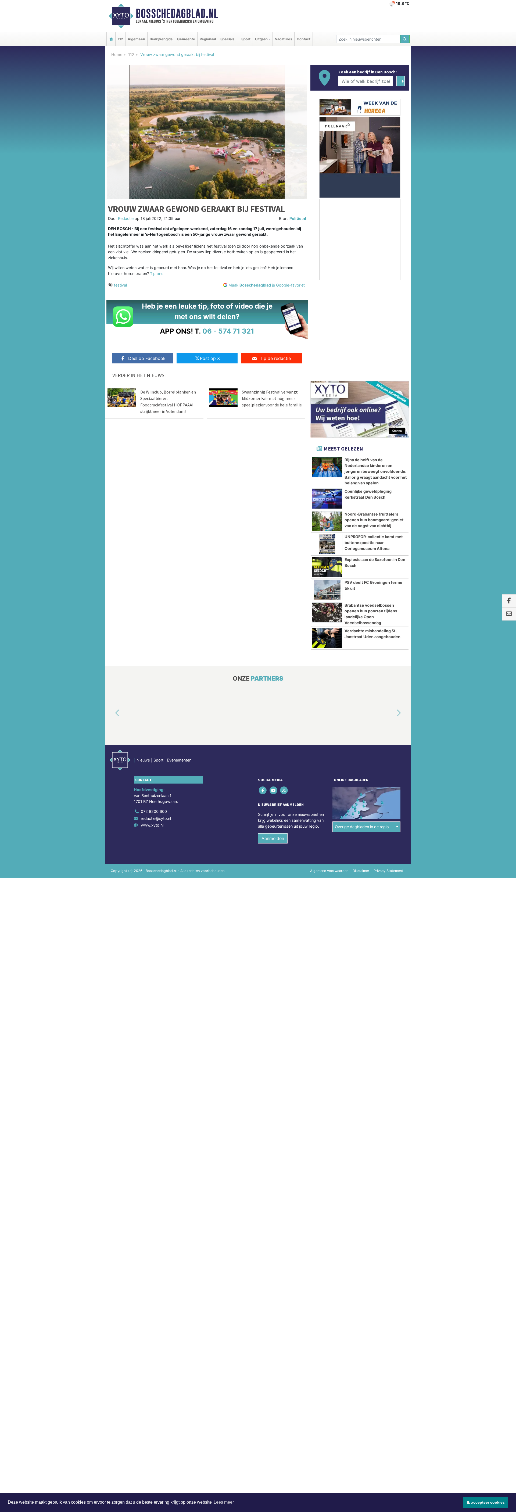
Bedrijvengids (161, 39)
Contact (303, 39)
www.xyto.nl (152, 825)
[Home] (111, 39)
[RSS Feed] (284, 790)
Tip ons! (157, 273)
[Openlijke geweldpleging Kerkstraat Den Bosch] (327, 498)
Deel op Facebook (147, 358)
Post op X (210, 358)
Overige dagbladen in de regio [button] (362, 826)
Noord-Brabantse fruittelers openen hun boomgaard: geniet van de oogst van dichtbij (374, 520)
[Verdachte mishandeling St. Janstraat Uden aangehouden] (327, 638)
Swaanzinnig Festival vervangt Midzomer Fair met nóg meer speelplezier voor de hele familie (272, 398)
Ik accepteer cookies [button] (486, 1502)
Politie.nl (297, 218)
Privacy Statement (388, 871)
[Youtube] (273, 790)
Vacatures (283, 39)
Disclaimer (361, 871)
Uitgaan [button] (261, 39)
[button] (111, 713)
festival (120, 285)
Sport (245, 39)
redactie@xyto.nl (156, 818)
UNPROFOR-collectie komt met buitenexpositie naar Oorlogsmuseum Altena (374, 542)
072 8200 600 (154, 811)
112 (120, 39)
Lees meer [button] (224, 1502)
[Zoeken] (405, 39)
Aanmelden (272, 838)
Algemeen (136, 39)
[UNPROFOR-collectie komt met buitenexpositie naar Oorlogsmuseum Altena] (327, 544)
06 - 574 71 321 (228, 331)
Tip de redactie (275, 358)
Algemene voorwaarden (329, 871)
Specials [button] (227, 39)
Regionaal (208, 39)
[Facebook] (263, 790)
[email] (509, 613)
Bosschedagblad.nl (177, 13)
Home (116, 54)
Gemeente (186, 39)
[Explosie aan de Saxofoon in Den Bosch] (327, 567)
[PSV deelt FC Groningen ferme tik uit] (327, 590)
